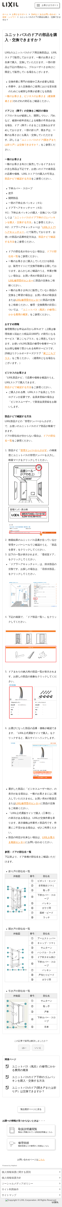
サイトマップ (9, 1195)
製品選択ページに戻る (31, 1109)
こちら (41, 1159)
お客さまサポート (20, 14)
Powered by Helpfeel (9, 1165)
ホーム (5, 14)
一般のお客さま (13, 96)
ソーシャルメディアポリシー (17, 1183)
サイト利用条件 (10, 1189)
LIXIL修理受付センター (20, 280)
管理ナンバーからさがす (33, 450)
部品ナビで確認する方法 (18, 178)
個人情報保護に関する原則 (16, 1172)
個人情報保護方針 (11, 1178)
